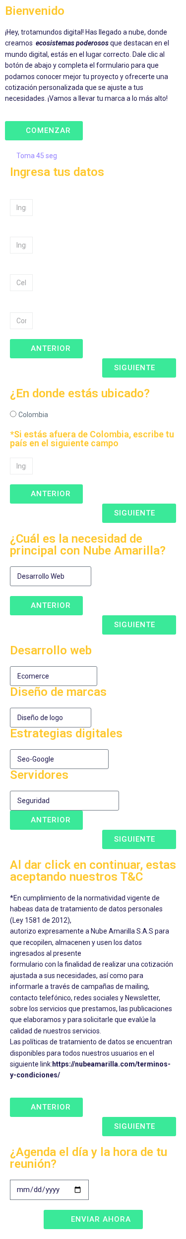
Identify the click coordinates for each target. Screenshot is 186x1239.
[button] (44, 130)
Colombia (33, 415)
